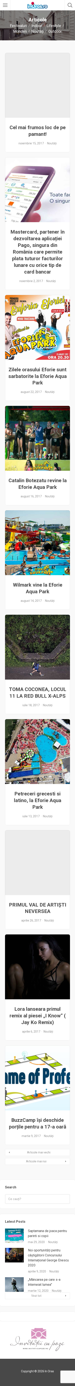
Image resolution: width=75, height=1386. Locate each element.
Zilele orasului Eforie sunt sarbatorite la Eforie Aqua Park (37, 376)
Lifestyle (54, 26)
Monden (20, 31)
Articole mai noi (36, 1161)
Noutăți (37, 31)
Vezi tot (36, 1295)
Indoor (36, 26)
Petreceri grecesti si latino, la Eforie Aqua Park (37, 800)
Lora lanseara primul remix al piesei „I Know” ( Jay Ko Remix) (38, 1015)
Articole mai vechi (38, 1152)
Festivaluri (18, 26)
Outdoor (55, 31)
